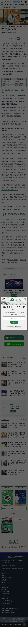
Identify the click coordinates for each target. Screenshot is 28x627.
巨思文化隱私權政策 (16, 326)
